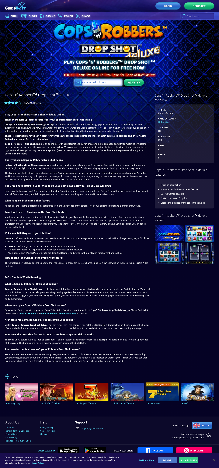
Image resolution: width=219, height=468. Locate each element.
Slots (33, 16)
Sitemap (44, 434)
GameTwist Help (47, 430)
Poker (68, 16)
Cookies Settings (146, 460)
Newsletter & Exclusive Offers (18, 440)
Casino (51, 16)
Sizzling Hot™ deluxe (86, 403)
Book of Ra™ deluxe (50, 403)
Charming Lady (13, 403)
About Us (10, 427)
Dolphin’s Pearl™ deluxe (123, 403)
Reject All (167, 460)
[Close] (214, 460)
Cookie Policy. (37, 463)
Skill (14, 16)
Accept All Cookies (189, 460)
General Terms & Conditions (18, 430)
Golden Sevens (153, 403)
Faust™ (185, 403)
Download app (46, 450)
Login (168, 6)
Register (199, 6)
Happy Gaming (46, 427)
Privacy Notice (12, 434)
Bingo (86, 16)
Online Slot (163, 121)
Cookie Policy (11, 437)
